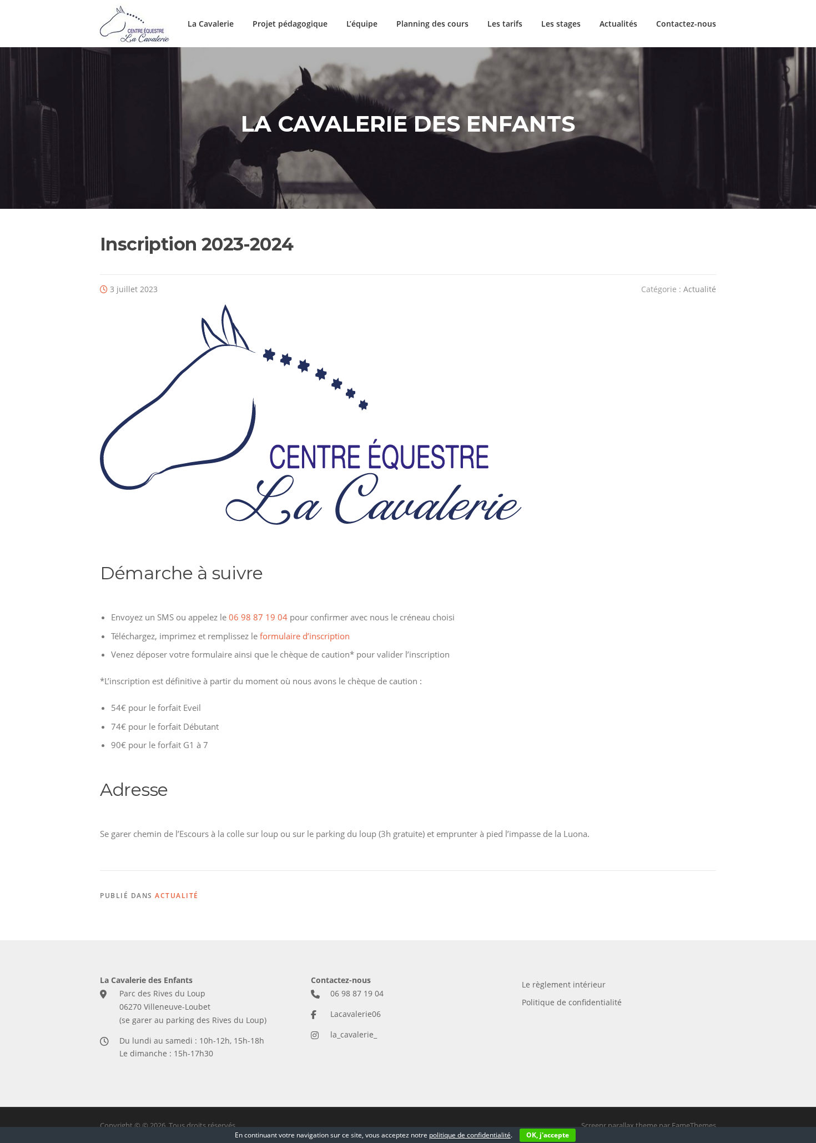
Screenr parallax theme (619, 1125)
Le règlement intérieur (564, 984)
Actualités (618, 23)
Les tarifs (504, 23)
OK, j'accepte (547, 1135)
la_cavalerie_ (353, 1034)
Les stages (561, 23)
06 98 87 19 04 (258, 617)
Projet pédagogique (290, 23)
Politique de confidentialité (572, 1002)
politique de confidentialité (470, 1135)
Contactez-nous (686, 23)
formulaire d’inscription (305, 635)
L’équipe (361, 23)
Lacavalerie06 (355, 1014)
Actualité (699, 289)
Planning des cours (432, 23)
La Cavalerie (211, 23)
